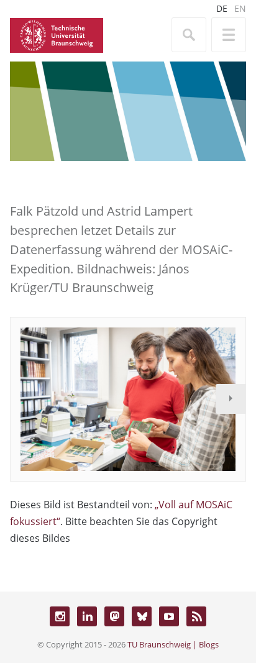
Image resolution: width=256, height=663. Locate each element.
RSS (196, 616)
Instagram (60, 616)
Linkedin (87, 616)
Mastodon (114, 616)
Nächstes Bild (230, 399)
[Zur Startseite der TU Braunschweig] (56, 34)
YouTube (169, 616)
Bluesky (142, 616)
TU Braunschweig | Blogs (173, 644)
